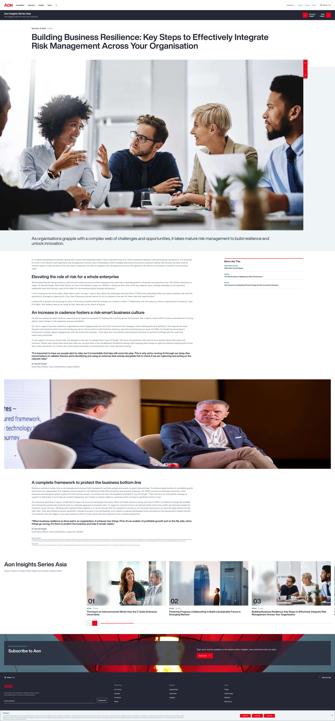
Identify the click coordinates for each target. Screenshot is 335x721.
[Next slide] (94, 623)
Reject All (257, 716)
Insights (41, 5)
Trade (226, 689)
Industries (31, 5)
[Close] (332, 715)
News (314, 5)
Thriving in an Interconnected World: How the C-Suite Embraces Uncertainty (122, 613)
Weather (227, 697)
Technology (228, 693)
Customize (245, 716)
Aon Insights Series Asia (17, 13)
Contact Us (290, 5)
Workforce (228, 701)
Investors (307, 5)
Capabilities (20, 5)
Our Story (117, 689)
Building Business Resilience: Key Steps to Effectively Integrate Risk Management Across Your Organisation (289, 613)
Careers (300, 5)
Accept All (269, 716)
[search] (56, 5)
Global (327, 5)
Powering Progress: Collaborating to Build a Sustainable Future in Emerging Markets (205, 613)
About (49, 5)
